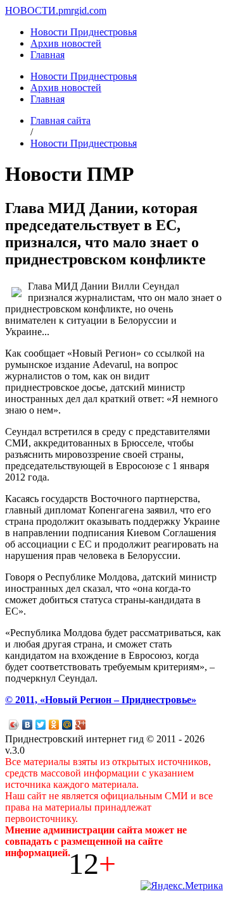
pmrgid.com (82, 10)
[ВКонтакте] (27, 724)
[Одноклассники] (54, 724)
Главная (47, 54)
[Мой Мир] (67, 724)
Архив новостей (65, 43)
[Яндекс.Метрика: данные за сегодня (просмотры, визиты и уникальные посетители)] (182, 886)
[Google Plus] (80, 724)
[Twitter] (41, 724)
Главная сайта (60, 120)
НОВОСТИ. (31, 10)
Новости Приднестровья (83, 32)
